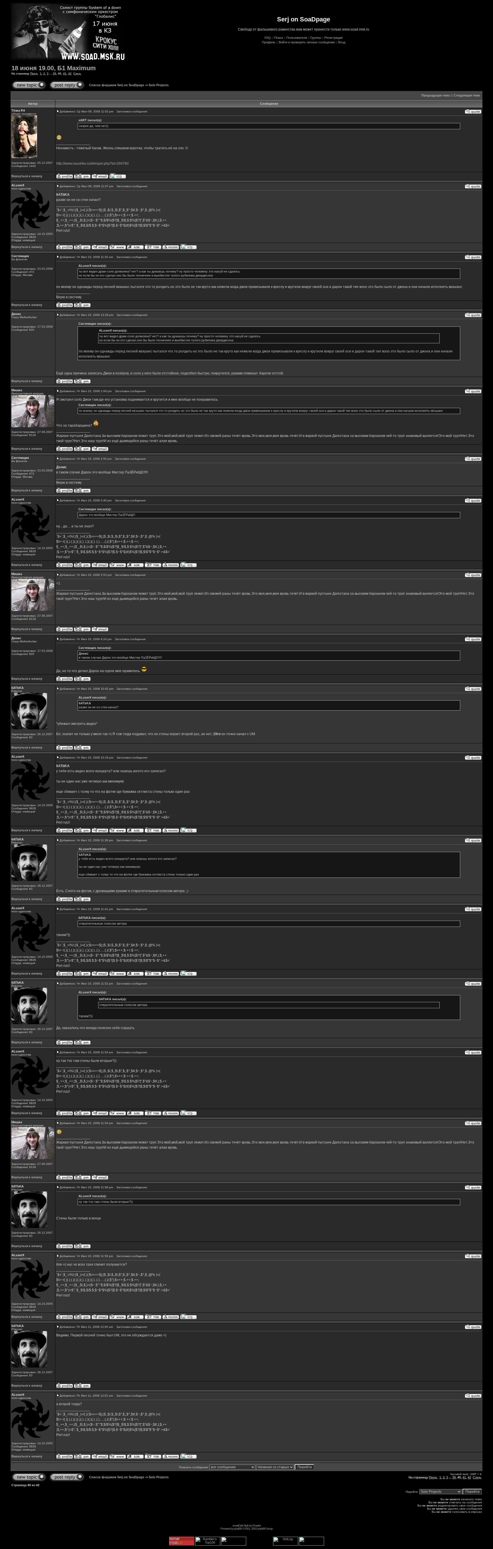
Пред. (34, 73)
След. (77, 73)
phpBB (238, 1528)
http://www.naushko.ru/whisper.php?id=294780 (92, 164)
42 (70, 73)
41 (64, 73)
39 (54, 73)
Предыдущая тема (435, 95)
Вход (341, 42)
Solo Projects (159, 85)
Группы (315, 37)
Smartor (256, 1525)
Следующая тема (467, 95)
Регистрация (333, 37)
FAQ (267, 37)
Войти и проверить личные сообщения (307, 42)
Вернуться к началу (26, 176)
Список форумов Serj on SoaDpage (116, 85)
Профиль (268, 42)
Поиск (278, 37)
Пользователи (296, 37)
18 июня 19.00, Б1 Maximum (53, 68)
